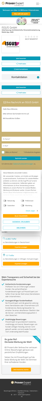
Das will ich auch (21, 14)
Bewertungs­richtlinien (10, 391)
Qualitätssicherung (23, 391)
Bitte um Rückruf (11, 152)
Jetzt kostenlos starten (21, 369)
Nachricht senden (21, 158)
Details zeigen (30, 211)
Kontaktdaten (19, 77)
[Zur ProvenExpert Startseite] (13, 4)
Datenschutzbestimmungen (23, 164)
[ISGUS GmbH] (10, 44)
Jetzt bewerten (21, 58)
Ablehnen (21, 227)
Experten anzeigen (21, 247)
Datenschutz (33, 391)
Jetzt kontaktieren (22, 69)
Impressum (21, 393)
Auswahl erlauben (21, 221)
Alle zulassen (21, 216)
